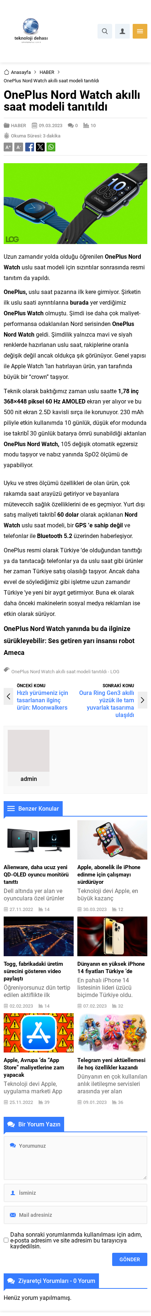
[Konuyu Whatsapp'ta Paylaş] (51, 147)
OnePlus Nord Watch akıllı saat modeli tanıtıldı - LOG (65, 671)
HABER (47, 72)
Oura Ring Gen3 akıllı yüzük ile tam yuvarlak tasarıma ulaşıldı (106, 703)
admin (29, 778)
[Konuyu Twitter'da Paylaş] (40, 147)
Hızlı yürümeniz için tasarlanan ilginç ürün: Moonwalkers (42, 700)
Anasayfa (21, 72)
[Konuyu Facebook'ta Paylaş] (29, 147)
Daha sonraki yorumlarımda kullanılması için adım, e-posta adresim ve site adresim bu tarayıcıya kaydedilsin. (76, 1240)
